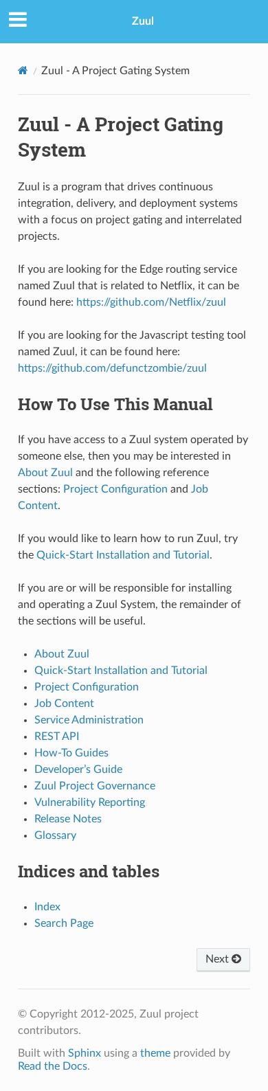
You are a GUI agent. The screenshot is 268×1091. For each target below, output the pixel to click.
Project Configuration (86, 687)
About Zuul (61, 654)
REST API (56, 736)
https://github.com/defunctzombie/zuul (112, 368)
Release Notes (68, 818)
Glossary (55, 835)
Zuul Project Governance (94, 785)
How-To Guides (71, 752)
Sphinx (84, 1053)
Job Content (64, 703)
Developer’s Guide (78, 769)
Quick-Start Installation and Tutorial (121, 670)
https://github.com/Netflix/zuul (151, 302)
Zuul (143, 21)
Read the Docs (52, 1066)
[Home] (23, 70)
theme (155, 1053)
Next (218, 959)
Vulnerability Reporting (89, 802)
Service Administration (89, 720)
